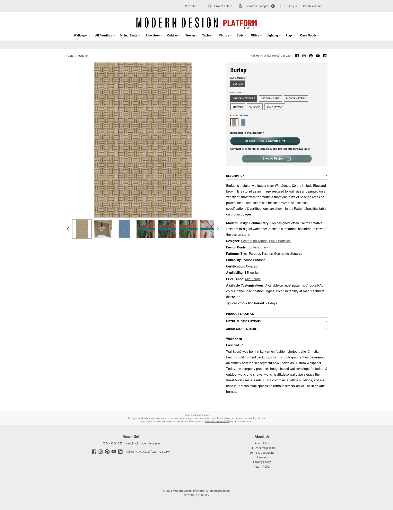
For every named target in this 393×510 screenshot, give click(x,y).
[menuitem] (82, 229)
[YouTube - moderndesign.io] (318, 55)
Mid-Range (253, 279)
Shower (238, 106)
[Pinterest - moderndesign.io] (311, 55)
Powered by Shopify (196, 494)
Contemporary (257, 247)
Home (69, 55)
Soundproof (275, 106)
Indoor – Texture (244, 98)
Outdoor (254, 106)
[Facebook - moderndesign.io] (297, 55)
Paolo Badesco (280, 241)
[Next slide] (217, 229)
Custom (238, 83)
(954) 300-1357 (112, 443)
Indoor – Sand (270, 98)
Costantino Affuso (254, 241)
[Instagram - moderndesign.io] (304, 55)
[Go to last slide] (68, 229)
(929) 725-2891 (283, 55)
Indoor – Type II (296, 98)
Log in (293, 6)
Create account (313, 6)
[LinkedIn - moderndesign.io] (325, 55)
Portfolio (190, 6)
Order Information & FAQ (217, 421)
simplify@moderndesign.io (143, 443)
